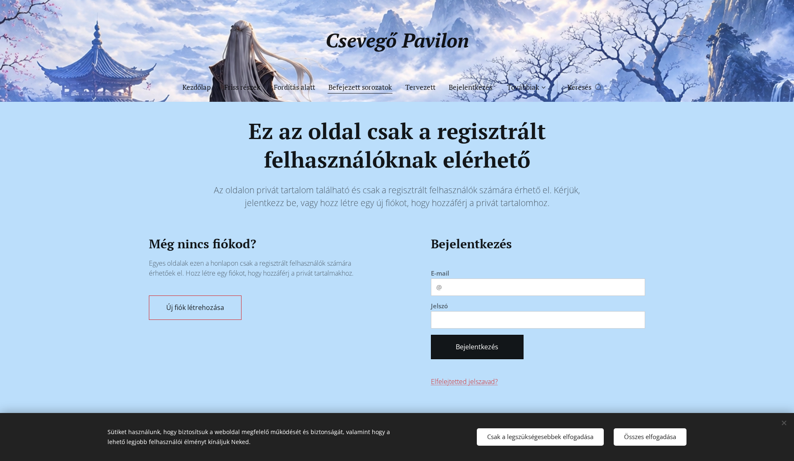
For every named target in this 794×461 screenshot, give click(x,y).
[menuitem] (200, 87)
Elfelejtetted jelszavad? (464, 381)
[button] (584, 87)
